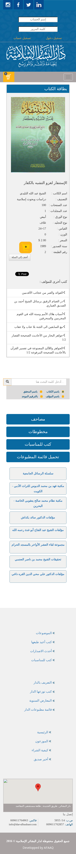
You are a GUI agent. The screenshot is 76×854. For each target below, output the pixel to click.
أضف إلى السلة (20, 257)
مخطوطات (38, 431)
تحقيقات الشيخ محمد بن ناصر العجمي (38, 559)
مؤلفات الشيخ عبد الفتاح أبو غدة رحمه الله (38, 530)
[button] (38, 787)
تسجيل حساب (22, 38)
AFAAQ (49, 848)
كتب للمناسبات (38, 444)
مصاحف (38, 419)
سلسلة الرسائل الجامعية (38, 473)
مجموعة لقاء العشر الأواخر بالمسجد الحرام (38, 544)
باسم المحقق (30, 391)
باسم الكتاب (52, 391)
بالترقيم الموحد (30, 396)
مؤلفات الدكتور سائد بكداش (38, 517)
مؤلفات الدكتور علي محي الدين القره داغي (38, 574)
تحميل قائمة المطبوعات (38, 456)
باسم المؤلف (52, 396)
